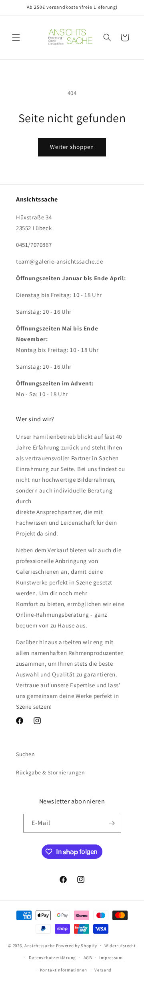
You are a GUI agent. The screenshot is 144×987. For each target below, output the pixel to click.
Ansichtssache (39, 945)
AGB (88, 957)
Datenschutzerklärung (52, 957)
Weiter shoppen (72, 146)
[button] (16, 37)
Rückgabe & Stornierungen (50, 772)
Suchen (25, 754)
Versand (103, 970)
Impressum (110, 957)
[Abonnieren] (112, 823)
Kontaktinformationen (63, 970)
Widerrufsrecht (120, 945)
